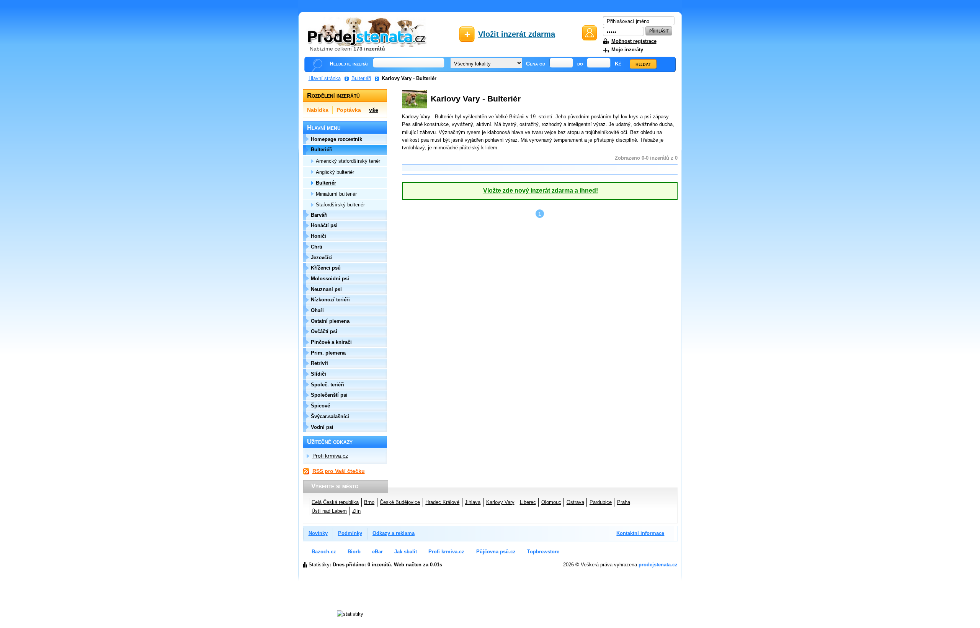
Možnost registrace (634, 41)
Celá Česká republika (335, 502)
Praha (623, 502)
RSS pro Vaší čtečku (338, 471)
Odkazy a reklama (393, 533)
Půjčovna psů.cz (496, 551)
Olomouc (551, 502)
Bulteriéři (361, 78)
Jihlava (472, 502)
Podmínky (350, 533)
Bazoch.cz (324, 551)
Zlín (356, 511)
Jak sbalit (405, 551)
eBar (377, 551)
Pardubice (601, 502)
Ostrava (575, 502)
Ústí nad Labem (329, 511)
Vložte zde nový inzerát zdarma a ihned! (540, 190)
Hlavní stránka (325, 78)
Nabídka (317, 110)
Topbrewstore (543, 551)
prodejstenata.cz (658, 564)
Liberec (528, 502)
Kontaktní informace (640, 533)
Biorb (354, 551)
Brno (369, 502)
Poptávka (348, 110)
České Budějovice (400, 502)
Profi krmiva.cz (330, 456)
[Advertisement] (504, 598)
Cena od (535, 64)
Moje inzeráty (627, 49)
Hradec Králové (442, 502)
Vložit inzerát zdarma (516, 34)
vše (373, 110)
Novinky (318, 533)
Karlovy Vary (500, 502)
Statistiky (319, 564)
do (580, 64)
